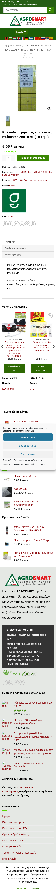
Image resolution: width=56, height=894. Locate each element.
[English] (19, 38)
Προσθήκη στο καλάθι (33, 158)
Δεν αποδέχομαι (28, 445)
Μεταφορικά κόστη (13, 846)
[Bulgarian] (11, 38)
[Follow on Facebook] (5, 682)
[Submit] (50, 10)
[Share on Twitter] (16, 223)
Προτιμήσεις (28, 454)
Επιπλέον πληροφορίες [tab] (16, 248)
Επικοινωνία (9, 858)
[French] (23, 38)
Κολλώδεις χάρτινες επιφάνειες (32, 180)
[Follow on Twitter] (16, 682)
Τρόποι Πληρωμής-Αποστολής (19, 852)
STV (32, 388)
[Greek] (31, 38)
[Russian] (43, 38)
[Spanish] (51, 38)
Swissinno (8, 388)
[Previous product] (31, 55)
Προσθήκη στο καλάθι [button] (14, 368)
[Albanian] (7, 38)
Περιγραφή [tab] (10, 241)
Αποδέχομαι (28, 437)
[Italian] (35, 38)
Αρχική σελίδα (13, 45)
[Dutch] (15, 38)
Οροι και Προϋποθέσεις (15, 834)
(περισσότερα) (11, 617)
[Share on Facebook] (10, 223)
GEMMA (13, 185)
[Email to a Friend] (22, 223)
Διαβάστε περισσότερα (41, 368)
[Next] (53, 353)
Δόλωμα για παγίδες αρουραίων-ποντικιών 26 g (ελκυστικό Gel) (41, 346)
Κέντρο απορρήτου (13, 822)
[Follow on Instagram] (10, 682)
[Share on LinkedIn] (33, 223)
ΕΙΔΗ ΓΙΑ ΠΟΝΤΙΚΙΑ (40, 49)
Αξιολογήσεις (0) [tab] (13, 255)
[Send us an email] (22, 682)
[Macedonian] (39, 38)
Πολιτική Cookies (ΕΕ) (14, 828)
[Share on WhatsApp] (5, 223)
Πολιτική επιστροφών (14, 840)
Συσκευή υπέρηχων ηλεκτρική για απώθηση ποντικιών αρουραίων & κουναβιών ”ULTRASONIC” (14, 349)
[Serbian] (47, 38)
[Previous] (2, 353)
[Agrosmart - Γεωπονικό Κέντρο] (28, 21)
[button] (21, 32)
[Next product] (25, 55)
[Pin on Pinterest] (27, 223)
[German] (27, 38)
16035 (14, 180)
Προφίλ (6, 816)
